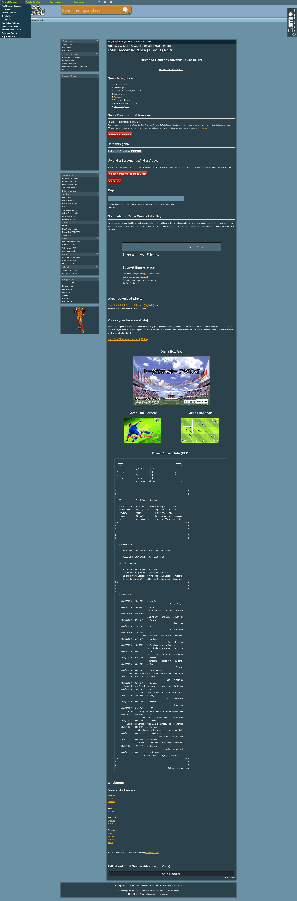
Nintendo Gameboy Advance (126, 46)
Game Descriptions (122, 84)
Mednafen (111, 811)
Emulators (154, 885)
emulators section (152, 853)
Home (117, 885)
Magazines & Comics (70, 264)
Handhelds (6, 16)
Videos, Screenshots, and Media (127, 91)
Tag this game (120, 94)
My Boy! (111, 798)
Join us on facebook (69, 188)
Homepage (66, 48)
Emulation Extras (9, 33)
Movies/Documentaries (71, 242)
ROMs (110, 46)
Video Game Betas (10, 26)
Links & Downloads (69, 185)
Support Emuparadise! (70, 270)
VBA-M (110, 824)
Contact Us (66, 299)
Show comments (171, 873)
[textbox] (96, 10)
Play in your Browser (122, 100)
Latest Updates (68, 51)
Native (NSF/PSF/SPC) (71, 232)
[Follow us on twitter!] (105, 2)
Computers (6, 20)
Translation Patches (10, 23)
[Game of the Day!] (292, 22)
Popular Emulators (34, 2)
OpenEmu (111, 821)
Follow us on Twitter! (70, 191)
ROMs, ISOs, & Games (71, 57)
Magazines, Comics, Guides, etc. (74, 67)
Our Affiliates (67, 289)
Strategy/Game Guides (71, 257)
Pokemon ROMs (68, 219)
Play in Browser (8, 37)
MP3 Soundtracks (69, 226)
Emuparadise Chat (69, 181)
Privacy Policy (67, 286)
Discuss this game (121, 107)
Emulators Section (69, 60)
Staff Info (65, 295)
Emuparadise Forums (70, 178)
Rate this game (120, 88)
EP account (136, 204)
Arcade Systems (9, 13)
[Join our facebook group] (99, 2)
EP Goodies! (67, 302)
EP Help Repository (69, 273)
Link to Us (66, 292)
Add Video (114, 180)
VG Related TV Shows (70, 245)
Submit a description (120, 134)
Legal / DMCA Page (172, 891)
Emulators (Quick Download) (126, 103)
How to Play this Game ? (171, 69)
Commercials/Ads (69, 251)
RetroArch (111, 802)
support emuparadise (151, 274)
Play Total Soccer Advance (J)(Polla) (128, 339)
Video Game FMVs (69, 248)
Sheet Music (67, 235)
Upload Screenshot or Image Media (127, 173)
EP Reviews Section (69, 204)
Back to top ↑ (230, 877)
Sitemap (124, 885)
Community (79, 2)
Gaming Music (166, 885)
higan (110, 833)
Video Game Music (69, 63)
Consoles (6, 9)
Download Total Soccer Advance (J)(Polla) (131, 305)
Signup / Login (67, 44)
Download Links (120, 97)
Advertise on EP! (68, 283)
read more (205, 128)
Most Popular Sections (11, 6)
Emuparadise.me (146, 894)
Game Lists (66, 70)
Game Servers (67, 197)
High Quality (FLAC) (69, 229)
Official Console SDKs (11, 30)
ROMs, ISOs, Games (11, 2)
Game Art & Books (69, 261)
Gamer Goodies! (57, 2)
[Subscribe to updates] (111, 2)
